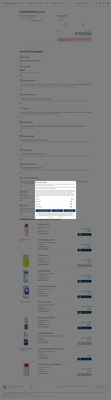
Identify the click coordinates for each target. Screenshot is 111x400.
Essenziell (37, 199)
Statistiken (38, 204)
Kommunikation (39, 206)
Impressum (60, 217)
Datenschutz (50, 217)
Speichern (57, 210)
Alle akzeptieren (69, 210)
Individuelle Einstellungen (43, 210)
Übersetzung (38, 201)
